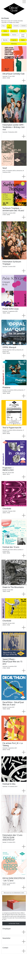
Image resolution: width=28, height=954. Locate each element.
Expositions (14, 31)
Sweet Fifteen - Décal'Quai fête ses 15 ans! (12, 661)
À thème (9, 26)
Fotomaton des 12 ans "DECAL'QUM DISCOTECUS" (12, 837)
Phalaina (6, 387)
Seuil (5, 168)
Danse (5, 31)
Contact (5, 948)
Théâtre (23, 40)
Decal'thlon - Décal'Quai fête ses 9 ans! (13, 703)
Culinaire (23, 25)
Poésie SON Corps (11, 308)
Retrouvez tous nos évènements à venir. (14, 893)
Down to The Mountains (13, 587)
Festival (23, 31)
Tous (3, 25)
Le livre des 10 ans (14, 923)
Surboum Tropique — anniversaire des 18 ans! (13, 209)
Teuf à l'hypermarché (12, 427)
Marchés (5, 40)
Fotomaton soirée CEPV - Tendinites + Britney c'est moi (14, 127)
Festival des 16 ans (11, 547)
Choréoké (7, 508)
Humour (14, 34)
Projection (14, 40)
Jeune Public (22, 35)
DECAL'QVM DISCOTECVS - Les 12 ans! (14, 879)
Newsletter (7, 938)
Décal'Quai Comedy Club (13, 73)
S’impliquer (7, 929)
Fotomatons (5, 34)
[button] (24, 2)
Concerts (16, 25)
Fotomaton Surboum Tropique (12, 262)
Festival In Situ (9, 784)
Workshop (14, 43)
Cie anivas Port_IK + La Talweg (13, 744)
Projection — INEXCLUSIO (8, 468)
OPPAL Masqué (9, 347)
